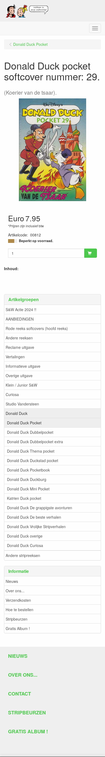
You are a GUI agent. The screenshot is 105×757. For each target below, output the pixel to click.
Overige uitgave (19, 375)
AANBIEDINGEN (20, 319)
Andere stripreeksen (23, 555)
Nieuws (12, 581)
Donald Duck (16, 413)
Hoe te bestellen (19, 609)
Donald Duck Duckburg (26, 479)
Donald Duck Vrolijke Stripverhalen (36, 526)
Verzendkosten (18, 600)
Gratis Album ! (18, 628)
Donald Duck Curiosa (25, 545)
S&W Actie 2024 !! (21, 309)
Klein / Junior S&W (21, 385)
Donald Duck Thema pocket (30, 451)
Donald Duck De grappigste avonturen (39, 507)
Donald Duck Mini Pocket (28, 488)
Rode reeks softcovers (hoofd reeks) (37, 328)
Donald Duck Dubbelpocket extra (35, 441)
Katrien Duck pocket (24, 498)
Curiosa (12, 394)
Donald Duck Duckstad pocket (32, 460)
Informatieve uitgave (23, 366)
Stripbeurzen (16, 619)
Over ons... (15, 590)
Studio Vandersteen (22, 404)
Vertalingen (15, 356)
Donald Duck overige (25, 536)
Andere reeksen (19, 337)
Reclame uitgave (20, 347)
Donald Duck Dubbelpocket (30, 432)
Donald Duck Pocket (24, 422)
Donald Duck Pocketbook (28, 470)
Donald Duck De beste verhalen (34, 517)
